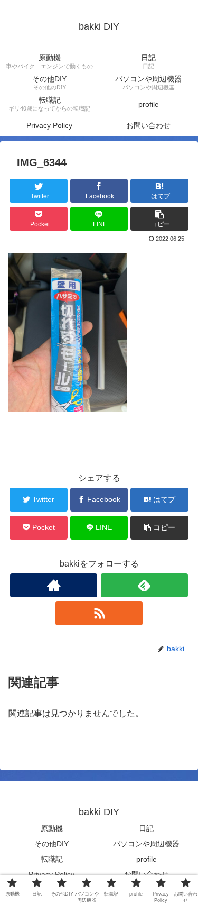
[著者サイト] (53, 585)
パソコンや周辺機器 (146, 843)
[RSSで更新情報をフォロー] (99, 613)
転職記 (52, 859)
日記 (146, 828)
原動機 (52, 828)
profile (146, 859)
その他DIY (51, 843)
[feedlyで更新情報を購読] (144, 585)
